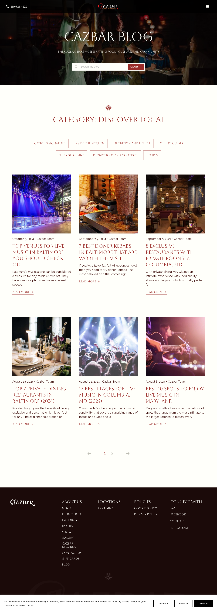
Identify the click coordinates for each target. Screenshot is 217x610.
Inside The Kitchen (89, 143)
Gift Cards (70, 558)
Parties (67, 526)
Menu (66, 508)
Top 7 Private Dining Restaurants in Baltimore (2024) (39, 395)
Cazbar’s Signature (49, 143)
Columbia (106, 508)
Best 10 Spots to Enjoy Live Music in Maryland (175, 395)
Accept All (203, 603)
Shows (67, 531)
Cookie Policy (145, 508)
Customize (163, 603)
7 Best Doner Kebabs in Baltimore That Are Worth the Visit (108, 252)
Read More (20, 292)
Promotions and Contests (115, 155)
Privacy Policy (145, 514)
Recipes (152, 155)
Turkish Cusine (71, 155)
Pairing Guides (171, 143)
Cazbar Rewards (69, 545)
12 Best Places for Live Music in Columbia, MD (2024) (107, 395)
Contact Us (71, 552)
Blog (66, 564)
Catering (69, 520)
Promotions (72, 514)
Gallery (68, 537)
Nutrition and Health (132, 143)
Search (136, 67)
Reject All (183, 603)
